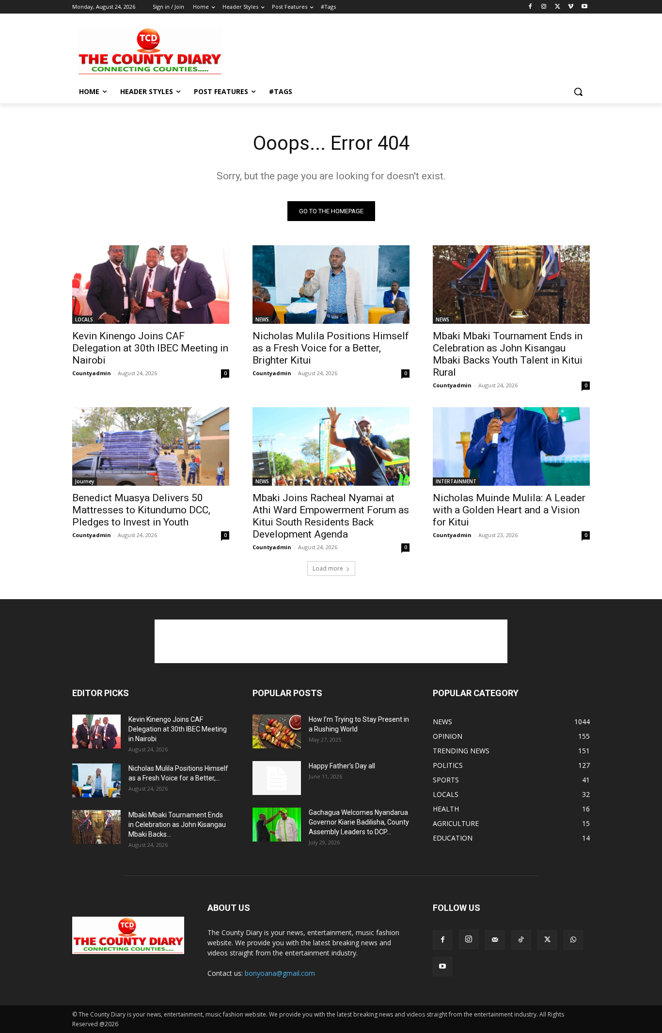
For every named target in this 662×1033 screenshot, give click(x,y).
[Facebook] (530, 7)
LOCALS (84, 319)
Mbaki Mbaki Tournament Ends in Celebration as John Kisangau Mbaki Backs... (177, 824)
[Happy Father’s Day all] (276, 778)
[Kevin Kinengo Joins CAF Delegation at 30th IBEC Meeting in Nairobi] (150, 284)
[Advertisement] (403, 50)
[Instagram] (544, 7)
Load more (328, 568)
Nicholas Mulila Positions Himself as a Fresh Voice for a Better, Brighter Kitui (330, 348)
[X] (557, 7)
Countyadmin (91, 373)
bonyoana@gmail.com (280, 973)
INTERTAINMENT (456, 481)
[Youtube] (584, 7)
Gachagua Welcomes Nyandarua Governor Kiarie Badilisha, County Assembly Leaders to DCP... (359, 822)
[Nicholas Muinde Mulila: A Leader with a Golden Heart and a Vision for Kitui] (511, 446)
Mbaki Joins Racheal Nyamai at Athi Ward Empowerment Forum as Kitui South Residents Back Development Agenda (330, 516)
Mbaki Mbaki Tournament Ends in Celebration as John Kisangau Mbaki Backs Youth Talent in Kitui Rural (508, 354)
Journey (84, 481)
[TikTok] (521, 940)
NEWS (262, 319)
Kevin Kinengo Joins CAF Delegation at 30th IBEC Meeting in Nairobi (150, 348)
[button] (578, 91)
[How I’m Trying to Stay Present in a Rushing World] (276, 731)
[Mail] (494, 940)
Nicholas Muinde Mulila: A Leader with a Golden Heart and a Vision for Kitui (509, 510)
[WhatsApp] (573, 940)
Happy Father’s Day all (342, 766)
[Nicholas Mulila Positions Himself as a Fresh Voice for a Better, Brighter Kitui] (331, 284)
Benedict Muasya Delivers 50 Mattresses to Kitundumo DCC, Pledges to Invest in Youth (141, 510)
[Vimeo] (570, 7)
